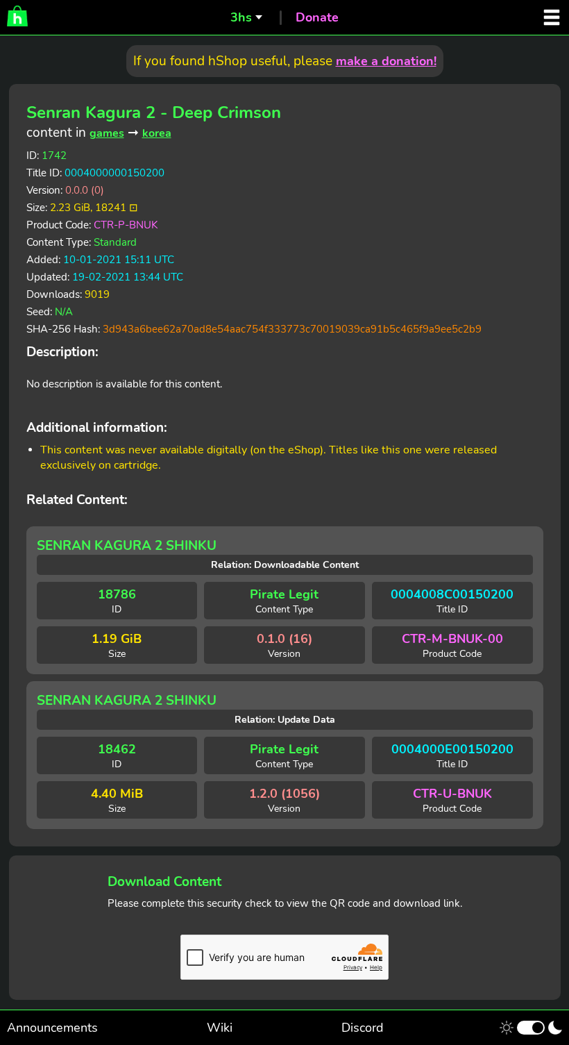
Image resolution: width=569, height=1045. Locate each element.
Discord (362, 1027)
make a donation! (386, 61)
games (107, 133)
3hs (241, 17)
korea (156, 133)
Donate (317, 17)
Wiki (219, 1027)
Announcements (52, 1027)
